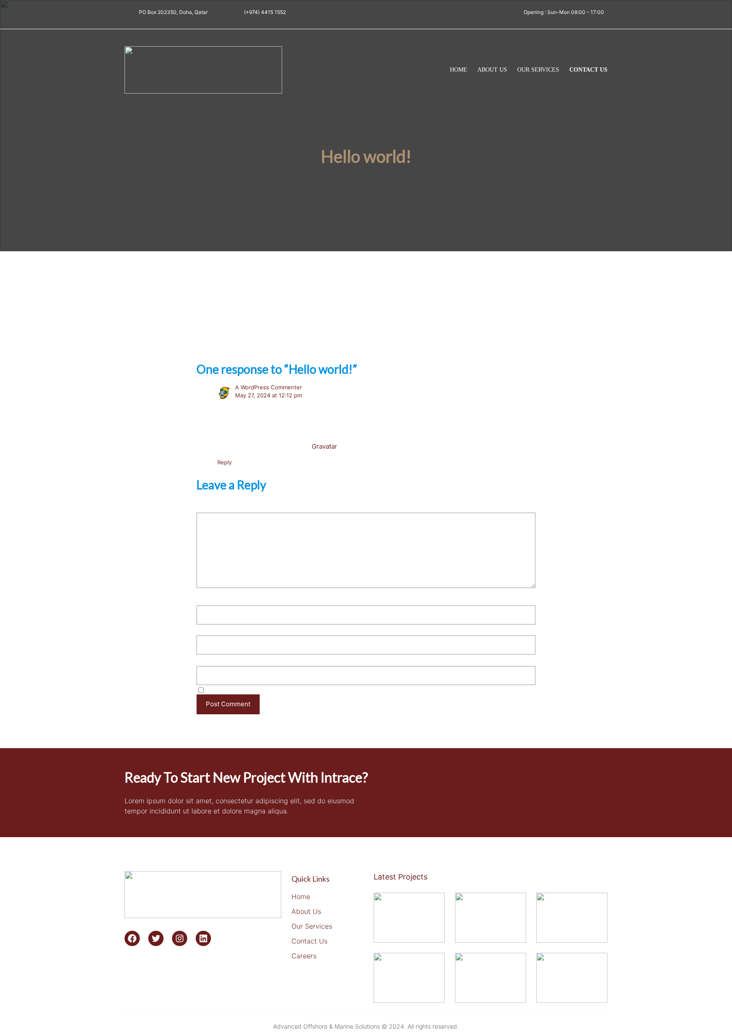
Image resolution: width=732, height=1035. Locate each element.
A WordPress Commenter (268, 387)
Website (209, 659)
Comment (214, 506)
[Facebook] (132, 938)
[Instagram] (179, 938)
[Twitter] (156, 938)
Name (208, 599)
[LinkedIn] (203, 938)
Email (207, 629)
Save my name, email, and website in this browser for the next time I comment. (324, 689)
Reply (224, 462)
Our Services (311, 926)
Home (458, 70)
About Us (306, 911)
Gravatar (324, 446)
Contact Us (309, 941)
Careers (303, 956)
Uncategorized (303, 327)
